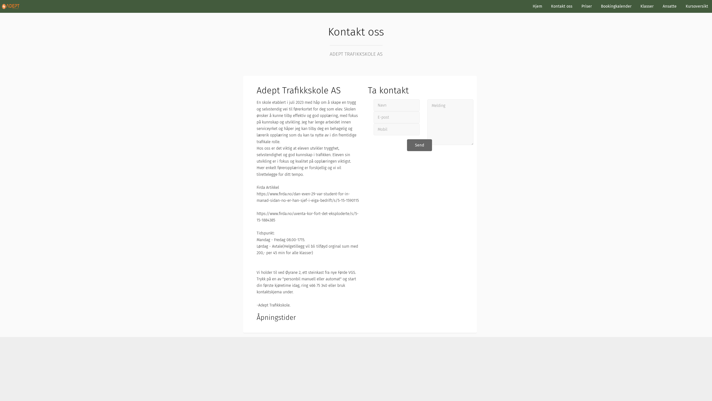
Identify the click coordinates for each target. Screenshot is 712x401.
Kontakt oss (561, 6)
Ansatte (670, 6)
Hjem (537, 6)
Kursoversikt (697, 6)
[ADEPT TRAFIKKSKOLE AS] (11, 6)
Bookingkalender (616, 6)
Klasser (647, 6)
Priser (586, 6)
